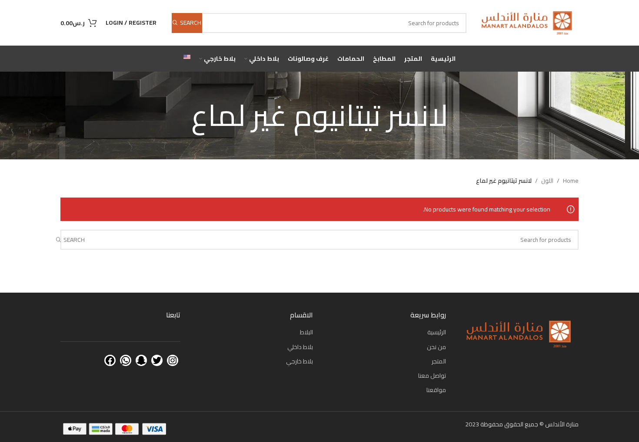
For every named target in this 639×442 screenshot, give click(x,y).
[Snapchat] (141, 360)
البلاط (306, 332)
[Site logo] (527, 22)
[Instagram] (172, 360)
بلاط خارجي (299, 361)
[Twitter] (157, 360)
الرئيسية (436, 332)
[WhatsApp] (125, 360)
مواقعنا (436, 390)
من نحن (436, 347)
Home (571, 181)
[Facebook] (110, 360)
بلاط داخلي (300, 347)
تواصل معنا (432, 375)
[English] (186, 58)
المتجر (439, 361)
